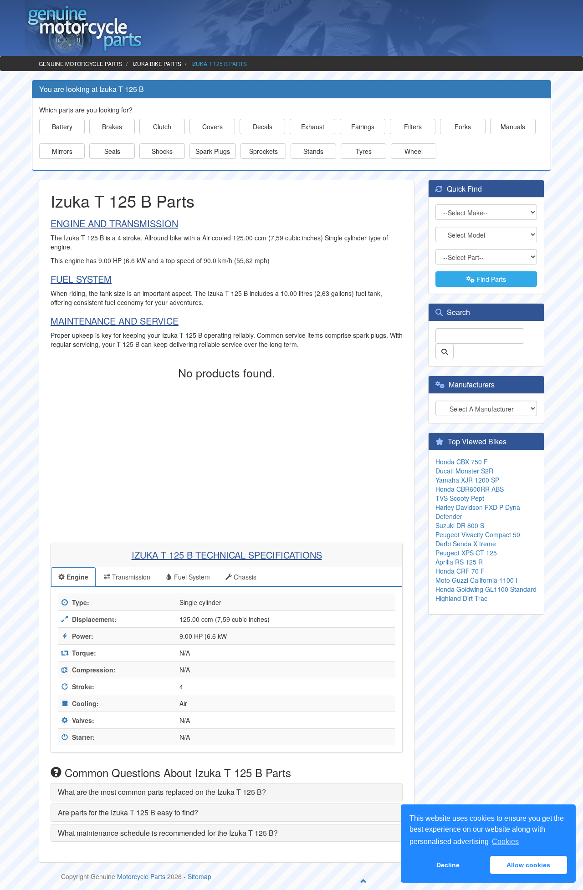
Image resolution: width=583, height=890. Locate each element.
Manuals (513, 126)
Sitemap (199, 876)
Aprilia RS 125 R (459, 561)
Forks (463, 126)
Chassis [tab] (244, 576)
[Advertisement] (226, 456)
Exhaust (312, 126)
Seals (112, 151)
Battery (62, 126)
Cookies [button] (505, 841)
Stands (313, 151)
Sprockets (263, 151)
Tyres (364, 151)
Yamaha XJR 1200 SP (467, 479)
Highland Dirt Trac (461, 598)
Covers (212, 126)
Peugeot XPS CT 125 (466, 552)
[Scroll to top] (363, 881)
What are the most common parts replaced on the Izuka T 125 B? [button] (162, 792)
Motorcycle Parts (141, 876)
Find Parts (490, 279)
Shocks (162, 151)
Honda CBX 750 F (461, 461)
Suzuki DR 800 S (459, 525)
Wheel (413, 151)
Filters (413, 126)
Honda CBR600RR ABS (469, 488)
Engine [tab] (76, 576)
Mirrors (62, 151)
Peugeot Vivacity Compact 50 (477, 534)
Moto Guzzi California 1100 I (476, 580)
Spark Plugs (212, 151)
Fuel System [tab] (191, 576)
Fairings (362, 126)
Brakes (112, 126)
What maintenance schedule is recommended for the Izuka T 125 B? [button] (168, 833)
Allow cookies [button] (528, 865)
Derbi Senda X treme (465, 543)
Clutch (162, 126)
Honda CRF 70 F (460, 570)
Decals (262, 126)
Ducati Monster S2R (464, 470)
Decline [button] (448, 865)
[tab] (226, 792)
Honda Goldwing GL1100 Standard (486, 589)
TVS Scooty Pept (459, 498)
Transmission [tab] (130, 576)
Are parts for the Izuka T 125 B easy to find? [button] (128, 812)
